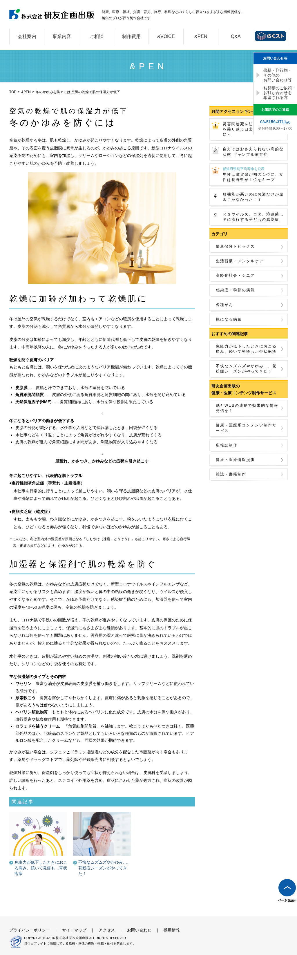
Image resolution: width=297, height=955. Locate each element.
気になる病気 (229, 319)
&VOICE (166, 36)
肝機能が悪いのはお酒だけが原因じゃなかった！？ (253, 197)
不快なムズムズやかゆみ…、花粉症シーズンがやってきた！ (246, 368)
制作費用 (131, 36)
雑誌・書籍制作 (231, 474)
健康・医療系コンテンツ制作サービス (246, 428)
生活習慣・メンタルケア (240, 261)
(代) (275, 122)
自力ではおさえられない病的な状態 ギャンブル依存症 (253, 151)
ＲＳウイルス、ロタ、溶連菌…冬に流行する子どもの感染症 (253, 217)
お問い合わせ (139, 930)
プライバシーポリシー (29, 930)
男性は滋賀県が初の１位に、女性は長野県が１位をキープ (253, 174)
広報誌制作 (227, 445)
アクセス (107, 930)
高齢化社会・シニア (235, 275)
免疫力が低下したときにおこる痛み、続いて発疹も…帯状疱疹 (246, 349)
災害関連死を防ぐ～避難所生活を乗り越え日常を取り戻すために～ (253, 129)
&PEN (200, 36)
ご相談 (97, 36)
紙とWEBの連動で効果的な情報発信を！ (247, 408)
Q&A (236, 36)
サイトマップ (74, 930)
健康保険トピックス (235, 246)
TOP (12, 92)
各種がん (224, 305)
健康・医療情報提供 (235, 459)
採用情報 (172, 930)
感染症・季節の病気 (235, 290)
